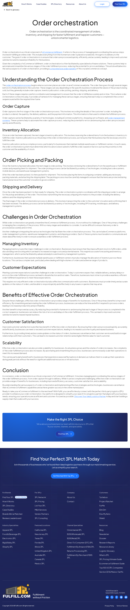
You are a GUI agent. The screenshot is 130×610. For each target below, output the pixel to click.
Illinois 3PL (39, 547)
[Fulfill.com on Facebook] (116, 597)
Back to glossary (12, 10)
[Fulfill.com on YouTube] (126, 597)
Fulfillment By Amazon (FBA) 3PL (80, 547)
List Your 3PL (40, 505)
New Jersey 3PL (41, 534)
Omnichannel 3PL (74, 530)
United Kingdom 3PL (43, 551)
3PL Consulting (41, 518)
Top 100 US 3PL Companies (111, 568)
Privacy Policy (109, 606)
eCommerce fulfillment (52, 52)
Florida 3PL (39, 542)
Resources (70, 4)
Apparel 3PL (7, 530)
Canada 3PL (40, 559)
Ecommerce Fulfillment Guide (112, 563)
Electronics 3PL (9, 538)
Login (102, 4)
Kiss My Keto (104, 514)
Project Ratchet (106, 501)
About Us (82, 4)
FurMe (102, 505)
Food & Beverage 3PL (11, 534)
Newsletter (104, 534)
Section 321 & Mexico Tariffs (111, 572)
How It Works (26, 4)
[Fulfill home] (7, 4)
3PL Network (40, 497)
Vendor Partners (42, 514)
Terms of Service (122, 606)
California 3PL (41, 530)
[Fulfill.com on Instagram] (121, 597)
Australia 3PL (40, 555)
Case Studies (41, 4)
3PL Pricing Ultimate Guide (110, 559)
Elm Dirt (102, 510)
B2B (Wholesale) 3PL (76, 534)
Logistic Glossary (106, 551)
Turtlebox (103, 497)
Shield (102, 518)
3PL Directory (56, 4)
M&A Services (41, 510)
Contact (70, 501)
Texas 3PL (39, 538)
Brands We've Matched (12, 514)
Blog (101, 530)
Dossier (102, 538)
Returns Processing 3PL (77, 551)
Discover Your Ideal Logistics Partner (90, 396)
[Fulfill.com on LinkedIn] (107, 597)
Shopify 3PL (7, 547)
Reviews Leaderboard (11, 518)
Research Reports (107, 542)
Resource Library (106, 547)
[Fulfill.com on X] (112, 597)
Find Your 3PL (120, 4)
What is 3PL (104, 555)
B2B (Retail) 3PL (73, 538)
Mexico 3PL (40, 563)
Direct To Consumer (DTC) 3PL (80, 542)
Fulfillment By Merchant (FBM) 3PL (79, 556)
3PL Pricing (39, 501)
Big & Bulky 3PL (8, 542)
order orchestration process (18, 85)
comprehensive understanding (63, 68)
